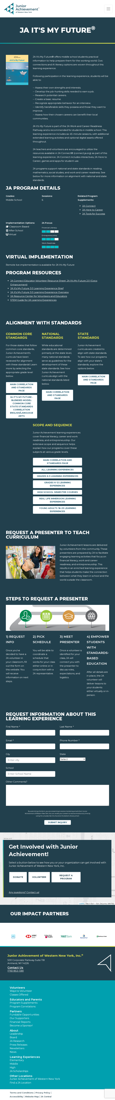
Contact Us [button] (15, 967)
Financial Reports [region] (20, 1022)
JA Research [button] (17, 1041)
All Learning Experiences (57, 469)
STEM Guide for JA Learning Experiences (33, 300)
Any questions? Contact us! (24, 892)
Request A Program (66, 877)
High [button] (12, 1067)
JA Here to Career (92, 209)
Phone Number (69, 740)
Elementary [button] (17, 1060)
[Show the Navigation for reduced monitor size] (108, 9)
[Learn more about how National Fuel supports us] (84, 936)
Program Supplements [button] (23, 1002)
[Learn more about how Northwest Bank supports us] (101, 936)
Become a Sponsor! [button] (21, 1025)
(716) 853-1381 (15, 970)
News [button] (13, 1052)
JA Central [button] (46, 1096)
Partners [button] (16, 1011)
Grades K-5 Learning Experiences (57, 476)
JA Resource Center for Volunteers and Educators (38, 296)
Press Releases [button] (18, 1044)
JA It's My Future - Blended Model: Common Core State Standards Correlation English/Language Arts (21, 406)
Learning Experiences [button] (25, 1057)
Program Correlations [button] (22, 1006)
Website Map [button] (32, 1096)
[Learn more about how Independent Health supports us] (48, 936)
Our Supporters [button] (19, 1018)
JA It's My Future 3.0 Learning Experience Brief (36, 288)
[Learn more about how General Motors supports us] (13, 936)
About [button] (14, 1030)
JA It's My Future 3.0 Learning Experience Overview (39, 292)
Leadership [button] (16, 1033)
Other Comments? (16, 781)
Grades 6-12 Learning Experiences (57, 484)
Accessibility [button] (16, 1096)
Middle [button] (14, 1063)
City (8, 754)
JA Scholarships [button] (19, 1071)
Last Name (67, 726)
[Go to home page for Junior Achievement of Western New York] (21, 8)
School (10, 767)
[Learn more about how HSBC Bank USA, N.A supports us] (31, 936)
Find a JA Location (20, 1082)
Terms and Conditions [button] (22, 1092)
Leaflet (81, 903)
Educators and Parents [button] (26, 999)
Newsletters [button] (17, 1048)
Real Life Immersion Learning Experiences (57, 500)
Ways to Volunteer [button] (21, 991)
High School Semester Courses (57, 492)
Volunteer (39, 877)
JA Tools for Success (93, 213)
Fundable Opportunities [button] (24, 1014)
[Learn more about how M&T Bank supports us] (66, 936)
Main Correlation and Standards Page (21, 387)
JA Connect (89, 205)
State (63, 754)
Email (10, 740)
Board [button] (13, 1037)
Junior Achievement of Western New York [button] (35, 1079)
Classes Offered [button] (19, 994)
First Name (13, 726)
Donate (18, 877)
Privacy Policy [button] (42, 1092)
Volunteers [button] (17, 987)
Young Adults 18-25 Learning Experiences (57, 510)
